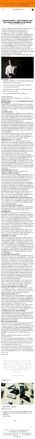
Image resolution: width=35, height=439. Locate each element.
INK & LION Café (17, 364)
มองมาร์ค (15, 45)
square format (8, 237)
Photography (13, 23)
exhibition (15, 153)
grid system (24, 292)
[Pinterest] (16, 375)
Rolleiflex (28, 212)
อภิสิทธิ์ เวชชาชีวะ (17, 371)
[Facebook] (14, 375)
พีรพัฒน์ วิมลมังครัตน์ (21, 36)
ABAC (10, 360)
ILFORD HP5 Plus (7, 225)
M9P (32, 217)
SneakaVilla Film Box (9, 406)
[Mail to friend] (21, 375)
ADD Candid (22, 47)
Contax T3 (7, 217)
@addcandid (9, 96)
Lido (10, 104)
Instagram (17, 228)
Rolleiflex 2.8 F (17, 212)
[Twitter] (11, 375)
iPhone (31, 200)
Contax (29, 360)
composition (14, 174)
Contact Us (13, 430)
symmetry (5, 292)
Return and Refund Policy (23, 430)
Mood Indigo (15, 101)
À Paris (22, 48)
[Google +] (18, 375)
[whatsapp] (23, 375)
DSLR (31, 258)
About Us (7, 430)
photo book (25, 130)
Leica (27, 217)
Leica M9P (28, 257)
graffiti (29, 115)
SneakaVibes (20, 367)
